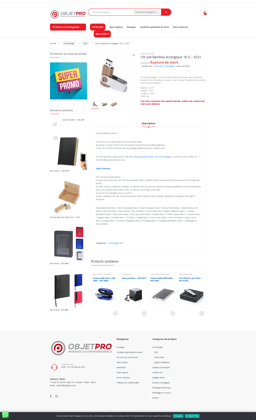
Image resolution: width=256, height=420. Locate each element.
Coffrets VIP (157, 372)
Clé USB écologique (163, 156)
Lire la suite (144, 313)
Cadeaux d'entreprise (161, 367)
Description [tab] (148, 123)
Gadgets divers (158, 377)
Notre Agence (116, 27)
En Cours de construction (127, 357)
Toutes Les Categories (67, 27)
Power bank (97, 274)
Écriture (155, 398)
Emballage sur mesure (161, 392)
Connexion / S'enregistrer (164, 66)
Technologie (69, 43)
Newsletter (121, 367)
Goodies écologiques (161, 382)
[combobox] (110, 12)
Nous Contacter (180, 27)
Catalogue (97, 27)
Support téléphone (162, 362)
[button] (133, 55)
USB (85, 43)
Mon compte (102, 34)
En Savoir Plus (192, 416)
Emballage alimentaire (161, 387)
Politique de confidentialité (128, 382)
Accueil (53, 43)
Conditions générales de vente (154, 27)
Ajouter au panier (115, 313)
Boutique (131, 27)
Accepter (178, 416)
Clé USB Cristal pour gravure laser (140, 156)
